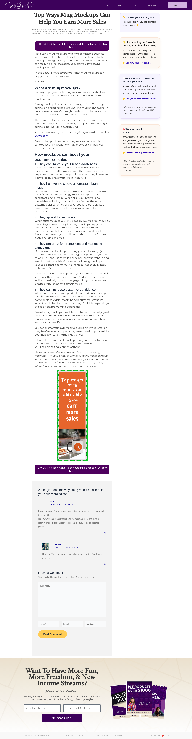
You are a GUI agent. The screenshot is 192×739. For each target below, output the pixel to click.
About (122, 5)
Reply (103, 533)
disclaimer (88, 33)
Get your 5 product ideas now (141, 98)
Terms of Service (84, 736)
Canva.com (41, 135)
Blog (136, 5)
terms (97, 33)
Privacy (69, 736)
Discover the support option (140, 152)
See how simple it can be (138, 62)
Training (154, 5)
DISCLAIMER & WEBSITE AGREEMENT (110, 736)
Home (106, 5)
